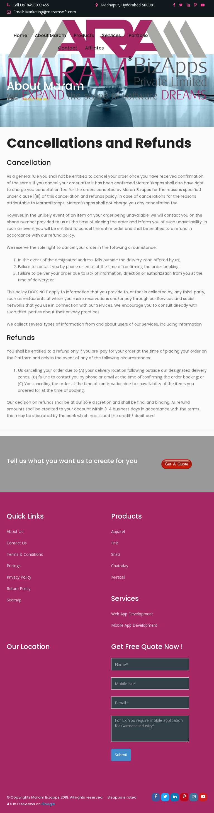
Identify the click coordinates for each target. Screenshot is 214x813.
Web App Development (132, 613)
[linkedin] (190, 5)
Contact (67, 48)
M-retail (118, 577)
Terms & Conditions (25, 554)
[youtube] (204, 5)
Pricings (14, 565)
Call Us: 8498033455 (31, 5)
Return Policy (18, 588)
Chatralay (119, 565)
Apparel (118, 531)
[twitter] (182, 5)
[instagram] (193, 797)
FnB (114, 543)
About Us (15, 531)
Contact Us (17, 543)
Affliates (94, 48)
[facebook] (175, 5)
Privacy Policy (19, 577)
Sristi (115, 554)
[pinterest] (197, 5)
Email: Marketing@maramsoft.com (44, 11)
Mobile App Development (134, 625)
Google (48, 804)
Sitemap (14, 600)
